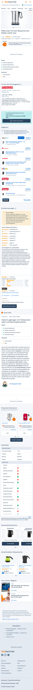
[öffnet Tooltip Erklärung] (21, 84)
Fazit (26, 8)
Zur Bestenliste (12, 544)
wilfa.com (22, 519)
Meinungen (20, 8)
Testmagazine (21, 661)
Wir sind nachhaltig (28, 5)
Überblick (3, 8)
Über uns (3, 661)
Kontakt (19, 670)
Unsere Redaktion (6, 663)
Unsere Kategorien (6, 673)
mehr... (30, 517)
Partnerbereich (5, 670)
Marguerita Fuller (16, 384)
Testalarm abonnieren (18, 120)
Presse (3, 665)
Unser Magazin (21, 665)
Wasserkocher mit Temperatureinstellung (10, 5)
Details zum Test (5, 91)
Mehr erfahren (23, 133)
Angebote (13, 8)
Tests (8, 8)
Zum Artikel (13, 590)
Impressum (4, 680)
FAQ (18, 663)
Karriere (3, 668)
